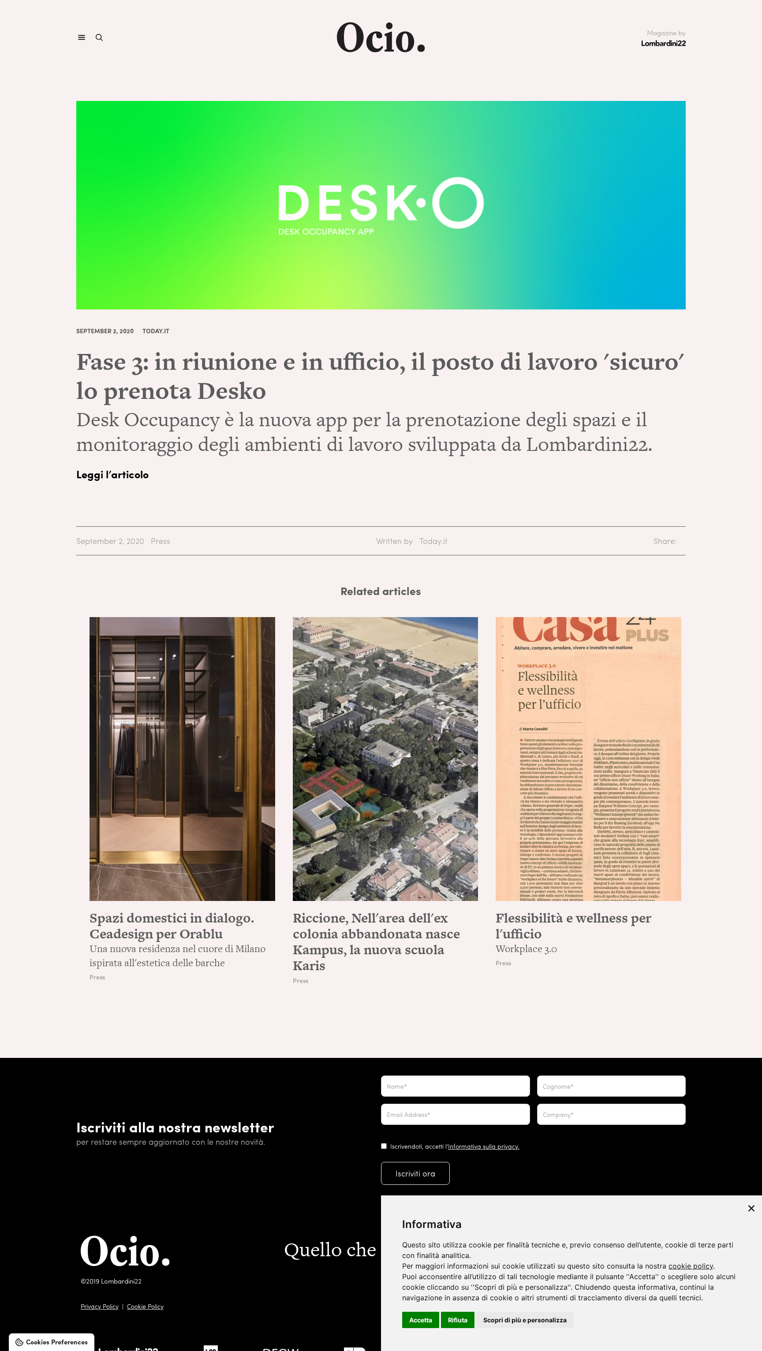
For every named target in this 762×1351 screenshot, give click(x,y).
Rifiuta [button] (457, 1320)
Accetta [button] (420, 1320)
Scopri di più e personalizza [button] (525, 1320)
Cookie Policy (145, 1306)
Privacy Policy (100, 1306)
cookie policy (691, 1266)
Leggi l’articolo (112, 474)
